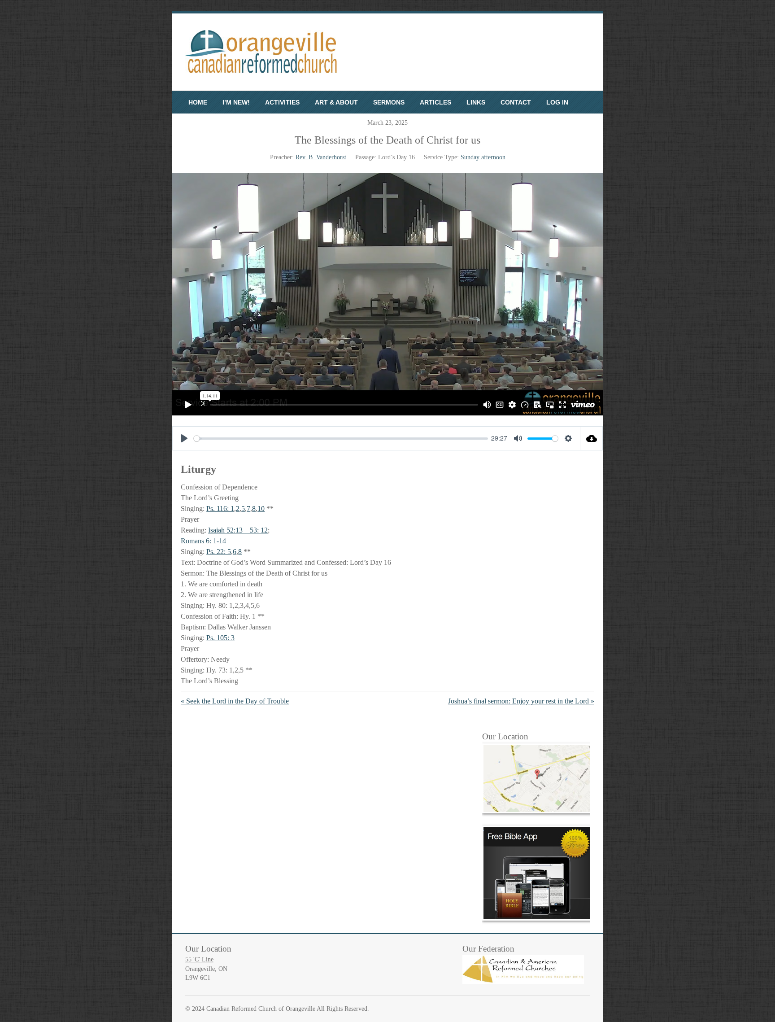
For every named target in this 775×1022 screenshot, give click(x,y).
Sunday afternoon (483, 157)
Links (475, 102)
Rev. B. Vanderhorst (321, 157)
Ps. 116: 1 (220, 508)
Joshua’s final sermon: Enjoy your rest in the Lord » (521, 701)
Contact (516, 102)
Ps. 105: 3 (220, 638)
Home (197, 102)
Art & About (336, 102)
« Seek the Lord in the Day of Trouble (235, 701)
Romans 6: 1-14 (203, 541)
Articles (435, 102)
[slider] (341, 438)
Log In (557, 102)
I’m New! (236, 102)
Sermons (389, 102)
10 (261, 508)
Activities (282, 102)
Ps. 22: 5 (218, 551)
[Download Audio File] (591, 438)
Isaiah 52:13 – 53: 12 (238, 530)
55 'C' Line (199, 959)
